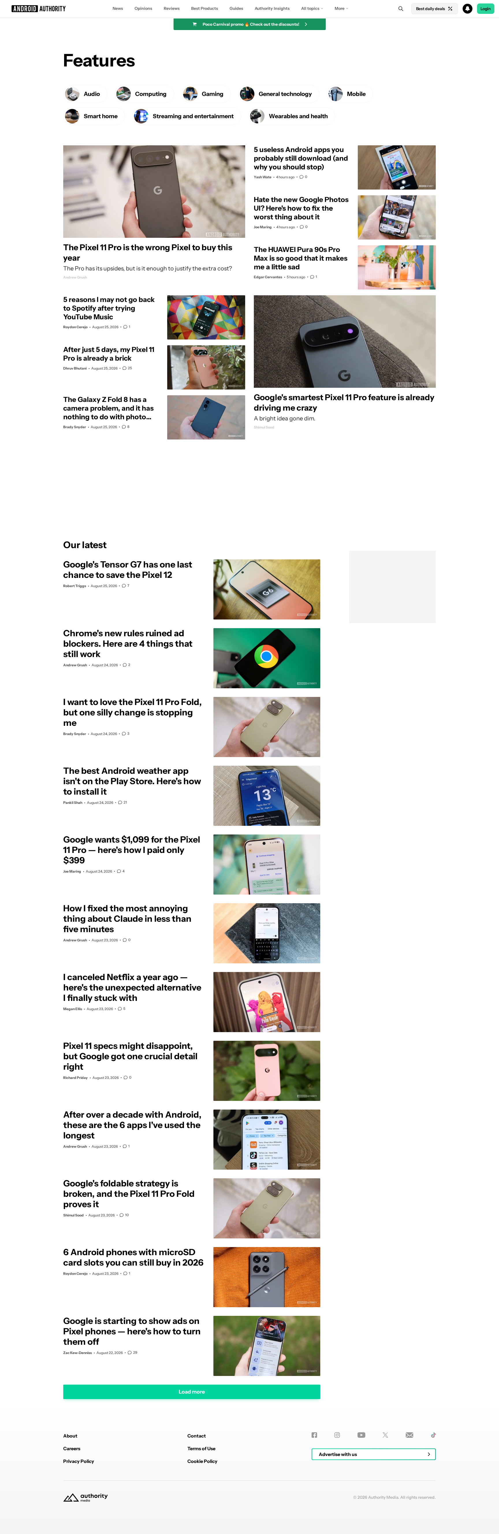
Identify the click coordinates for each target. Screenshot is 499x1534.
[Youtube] (361, 1435)
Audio (92, 93)
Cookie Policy (202, 1461)
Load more (192, 1392)
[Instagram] (337, 1435)
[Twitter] (385, 1435)
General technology (285, 93)
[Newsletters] (410, 1435)
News (118, 8)
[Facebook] (314, 1435)
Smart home (101, 116)
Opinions (143, 8)
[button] (249, 8)
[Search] (401, 8)
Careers (71, 1448)
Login (486, 8)
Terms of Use (201, 1448)
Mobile (356, 93)
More (340, 8)
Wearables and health (298, 116)
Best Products (204, 8)
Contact (196, 1436)
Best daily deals (430, 8)
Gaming (213, 93)
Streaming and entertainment (193, 116)
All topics (310, 8)
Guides (236, 8)
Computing (151, 93)
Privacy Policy (78, 1461)
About (70, 1436)
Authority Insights (272, 8)
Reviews (172, 8)
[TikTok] (433, 1435)
